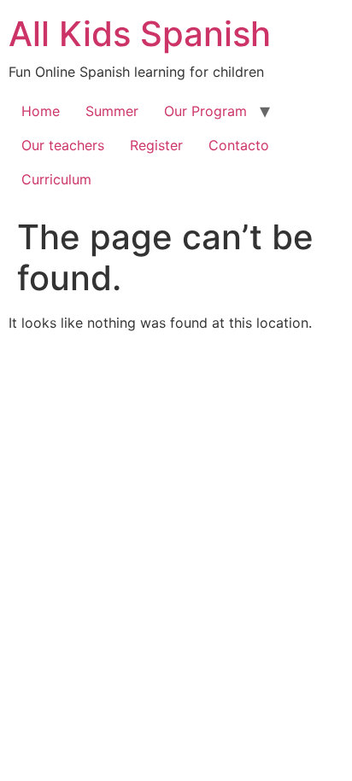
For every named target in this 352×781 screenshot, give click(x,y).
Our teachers (62, 145)
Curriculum (56, 179)
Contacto (238, 145)
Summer (111, 110)
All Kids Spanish (140, 34)
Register (156, 145)
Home (40, 110)
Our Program (205, 110)
